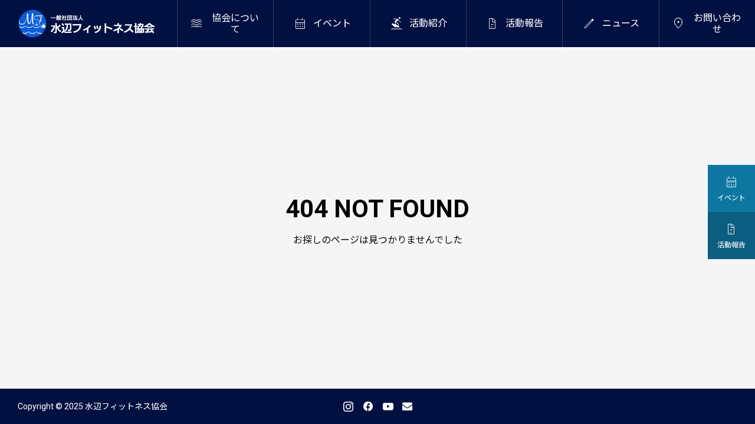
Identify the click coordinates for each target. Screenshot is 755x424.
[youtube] (388, 406)
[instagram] (348, 406)
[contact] (407, 406)
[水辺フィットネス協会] (87, 23)
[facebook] (368, 406)
